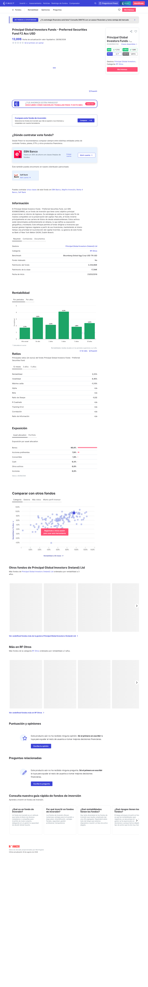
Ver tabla (84, 351)
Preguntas (57, 10)
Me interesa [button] (129, 10)
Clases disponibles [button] (128, 44)
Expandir (94, 91)
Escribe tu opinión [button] (41, 746)
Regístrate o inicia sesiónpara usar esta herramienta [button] (55, 532)
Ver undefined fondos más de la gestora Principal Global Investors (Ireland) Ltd (42, 636)
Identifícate (138, 3)
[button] (86, 120)
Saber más (90, 104)
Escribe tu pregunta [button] (41, 784)
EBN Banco (31, 151)
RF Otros (93, 251)
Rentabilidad (33, 10)
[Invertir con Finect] (8, 3)
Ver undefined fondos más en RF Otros (25, 713)
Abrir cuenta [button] (85, 155)
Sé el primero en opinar (34, 43)
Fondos (18, 10)
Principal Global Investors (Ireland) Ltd (81, 246)
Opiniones (45, 10)
